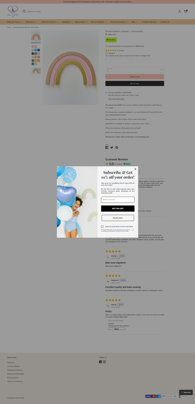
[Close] (135, 169)
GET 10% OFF (118, 208)
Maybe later (118, 218)
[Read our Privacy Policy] (133, 230)
